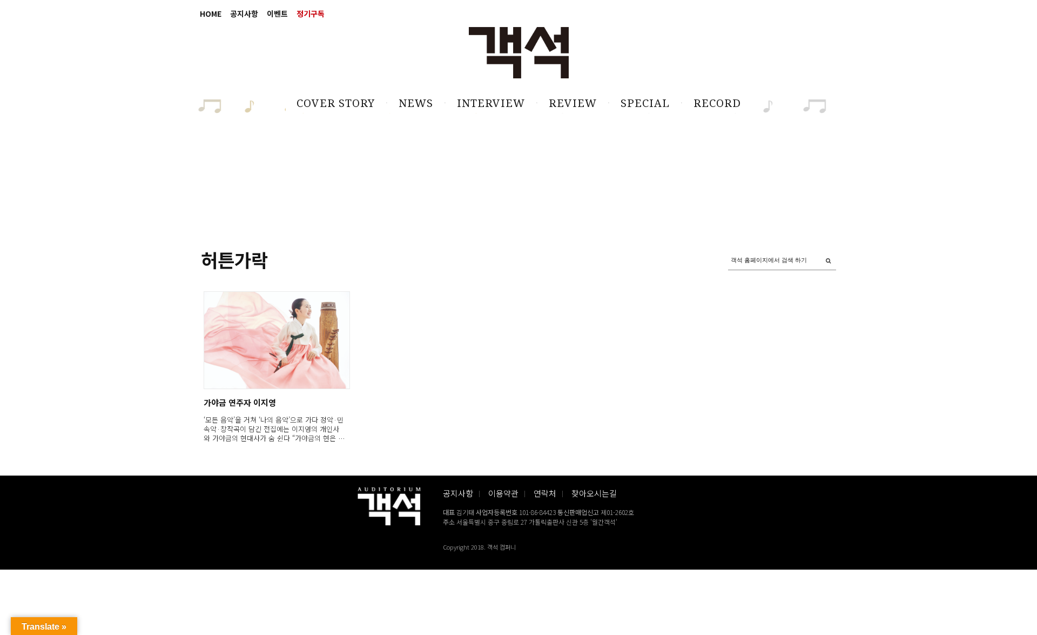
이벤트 (277, 13)
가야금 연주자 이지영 (240, 402)
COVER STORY (336, 103)
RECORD (717, 103)
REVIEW (573, 103)
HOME (210, 13)
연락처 (545, 493)
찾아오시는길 (594, 493)
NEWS (416, 103)
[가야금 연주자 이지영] (276, 340)
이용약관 (503, 493)
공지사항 (244, 13)
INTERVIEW (491, 103)
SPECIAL (645, 103)
